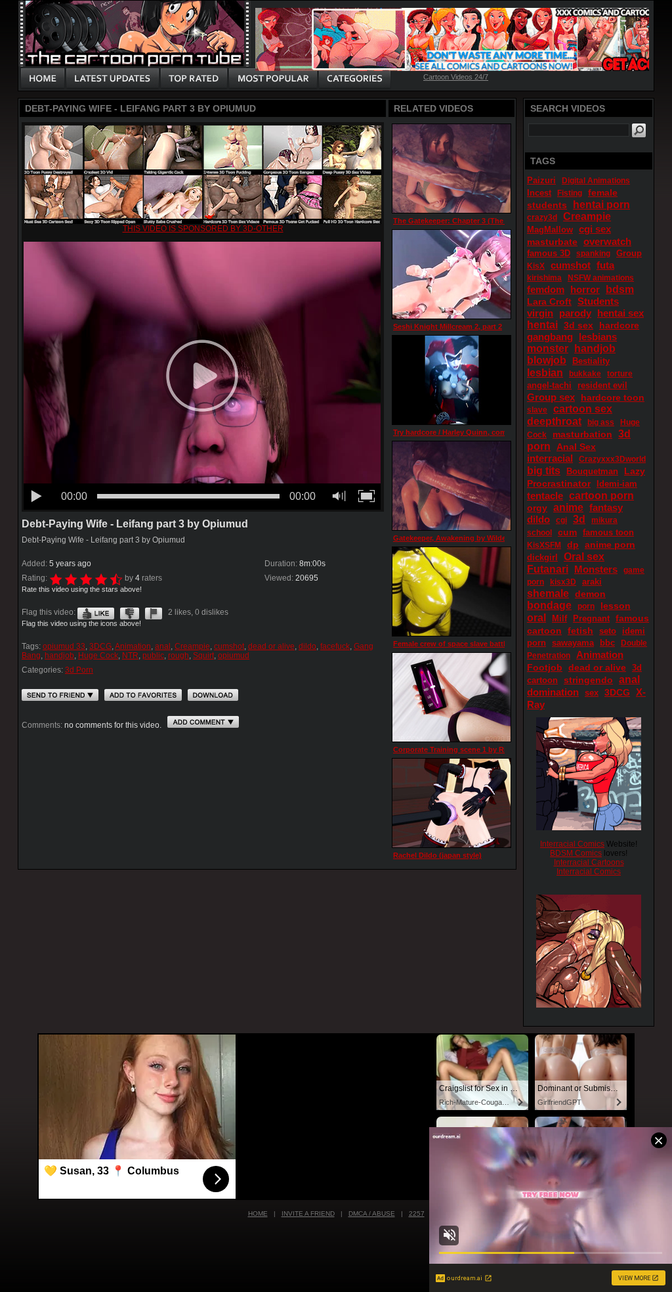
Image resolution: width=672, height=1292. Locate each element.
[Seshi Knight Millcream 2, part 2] (451, 274)
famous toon (608, 532)
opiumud (233, 655)
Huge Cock (98, 655)
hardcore (619, 325)
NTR (130, 655)
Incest (539, 193)
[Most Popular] (273, 79)
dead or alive (271, 646)
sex (591, 693)
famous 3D (548, 253)
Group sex (551, 397)
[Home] (43, 79)
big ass (600, 422)
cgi (561, 520)
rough (178, 655)
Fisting (569, 193)
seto (607, 631)
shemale (548, 593)
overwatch (607, 241)
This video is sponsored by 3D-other (203, 228)
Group (629, 253)
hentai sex (620, 313)
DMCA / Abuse (371, 1213)
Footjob (544, 667)
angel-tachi (549, 385)
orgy (537, 507)
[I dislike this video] (129, 612)
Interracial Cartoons (589, 862)
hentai (542, 324)
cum (567, 532)
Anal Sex (576, 446)
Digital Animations (596, 180)
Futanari (547, 569)
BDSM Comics (576, 853)
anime (568, 507)
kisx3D (563, 582)
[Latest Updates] (112, 79)
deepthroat (554, 421)
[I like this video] (95, 612)
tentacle (545, 495)
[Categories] (354, 79)
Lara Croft (549, 301)
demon (590, 594)
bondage (549, 605)
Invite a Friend (308, 1213)
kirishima (544, 277)
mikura (604, 520)
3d (579, 519)
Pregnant (591, 618)
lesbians (598, 336)
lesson (615, 605)
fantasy (606, 507)
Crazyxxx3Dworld (612, 459)
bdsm (620, 289)
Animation (133, 646)
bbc (607, 643)
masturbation (582, 434)
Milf (559, 618)
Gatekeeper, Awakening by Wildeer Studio (465, 538)
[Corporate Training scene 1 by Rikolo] (451, 697)
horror (585, 289)
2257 (417, 1213)
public (153, 655)
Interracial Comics (572, 844)
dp (573, 544)
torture (620, 373)
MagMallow (550, 229)
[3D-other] (202, 221)
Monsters (596, 569)
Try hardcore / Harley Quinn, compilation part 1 (474, 432)
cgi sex (595, 228)
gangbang (550, 336)
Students (598, 301)
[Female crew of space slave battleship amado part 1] (451, 591)
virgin (540, 313)
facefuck (335, 646)
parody (575, 313)
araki (592, 582)
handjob (59, 655)
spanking (593, 253)
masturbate (552, 241)
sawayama (573, 643)
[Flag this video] (153, 612)
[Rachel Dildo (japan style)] (451, 803)
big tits (543, 470)
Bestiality (591, 361)
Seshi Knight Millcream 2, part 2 (447, 326)
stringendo (588, 680)
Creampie (192, 646)
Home (258, 1213)
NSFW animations (601, 277)
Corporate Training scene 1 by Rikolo (457, 749)
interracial (550, 458)
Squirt (203, 655)
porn (586, 606)
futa (605, 265)
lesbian (545, 372)
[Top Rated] (193, 79)
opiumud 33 (64, 646)
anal (163, 646)
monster (547, 348)
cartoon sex (582, 408)
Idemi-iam (617, 484)
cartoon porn (601, 495)
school (539, 532)
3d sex (578, 325)
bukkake (585, 373)
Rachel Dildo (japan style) (437, 855)
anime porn (610, 544)
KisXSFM (544, 545)
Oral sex (584, 556)
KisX (536, 266)
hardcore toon (612, 397)
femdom (545, 289)
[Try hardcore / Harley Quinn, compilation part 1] (451, 380)
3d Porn (79, 670)
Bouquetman (592, 471)
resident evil (602, 385)
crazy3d (542, 217)
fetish (580, 630)
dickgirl (542, 557)
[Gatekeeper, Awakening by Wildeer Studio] (451, 485)
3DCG (100, 646)
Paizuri (541, 180)
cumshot (229, 646)
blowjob (546, 360)
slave (537, 409)
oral (536, 617)
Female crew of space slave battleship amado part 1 (482, 644)
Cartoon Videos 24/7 (455, 77)
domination (553, 692)
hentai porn (601, 204)
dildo (307, 646)
